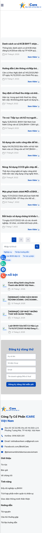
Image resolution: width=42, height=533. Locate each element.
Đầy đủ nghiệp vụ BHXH (11, 488)
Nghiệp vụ (8, 252)
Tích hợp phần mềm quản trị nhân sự (17, 493)
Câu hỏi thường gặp (9, 517)
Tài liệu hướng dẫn (22, 252)
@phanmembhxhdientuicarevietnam (21, 452)
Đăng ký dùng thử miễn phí (21, 384)
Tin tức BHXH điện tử (12, 256)
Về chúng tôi (6, 475)
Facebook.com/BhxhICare (17, 446)
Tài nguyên (6, 511)
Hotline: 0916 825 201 (14, 436)
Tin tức (4, 464)
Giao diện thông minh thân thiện (15, 499)
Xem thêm (32, 57)
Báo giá (4, 470)
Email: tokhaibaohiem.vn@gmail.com (22, 441)
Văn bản (7, 260)
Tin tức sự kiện (28, 256)
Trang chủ (6, 23)
